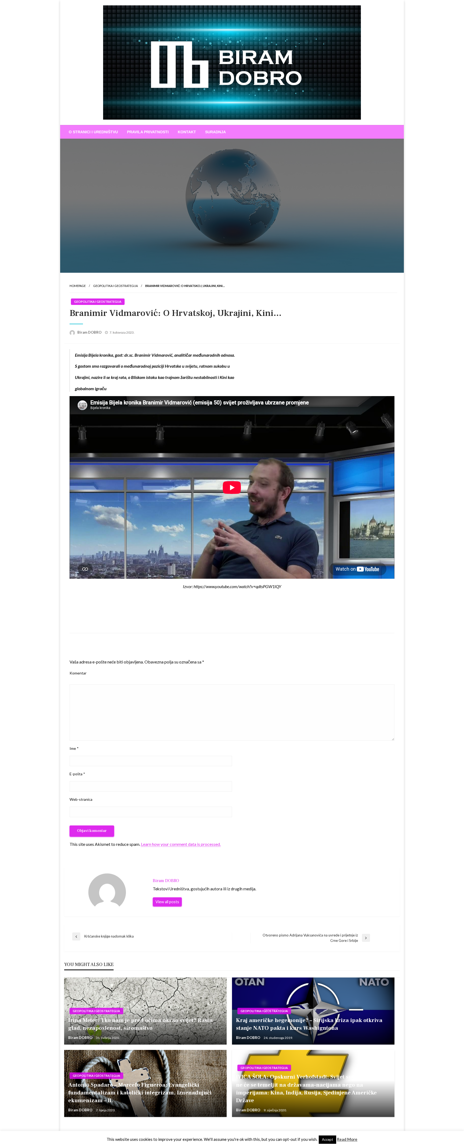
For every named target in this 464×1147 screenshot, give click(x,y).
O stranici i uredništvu (93, 132)
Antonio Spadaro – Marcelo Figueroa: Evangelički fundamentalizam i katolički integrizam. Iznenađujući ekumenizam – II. (140, 1092)
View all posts (167, 901)
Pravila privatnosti (148, 132)
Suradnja (215, 132)
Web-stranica (81, 799)
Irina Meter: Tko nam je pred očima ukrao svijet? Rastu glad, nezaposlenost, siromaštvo (140, 1024)
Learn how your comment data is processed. (181, 844)
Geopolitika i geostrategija (115, 285)
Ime (74, 748)
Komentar (78, 673)
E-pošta (77, 774)
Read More (347, 1139)
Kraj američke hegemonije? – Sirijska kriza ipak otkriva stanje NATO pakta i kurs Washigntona (309, 1024)
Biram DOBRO (89, 332)
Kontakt (187, 132)
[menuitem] (93, 132)
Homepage (78, 285)
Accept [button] (327, 1139)
